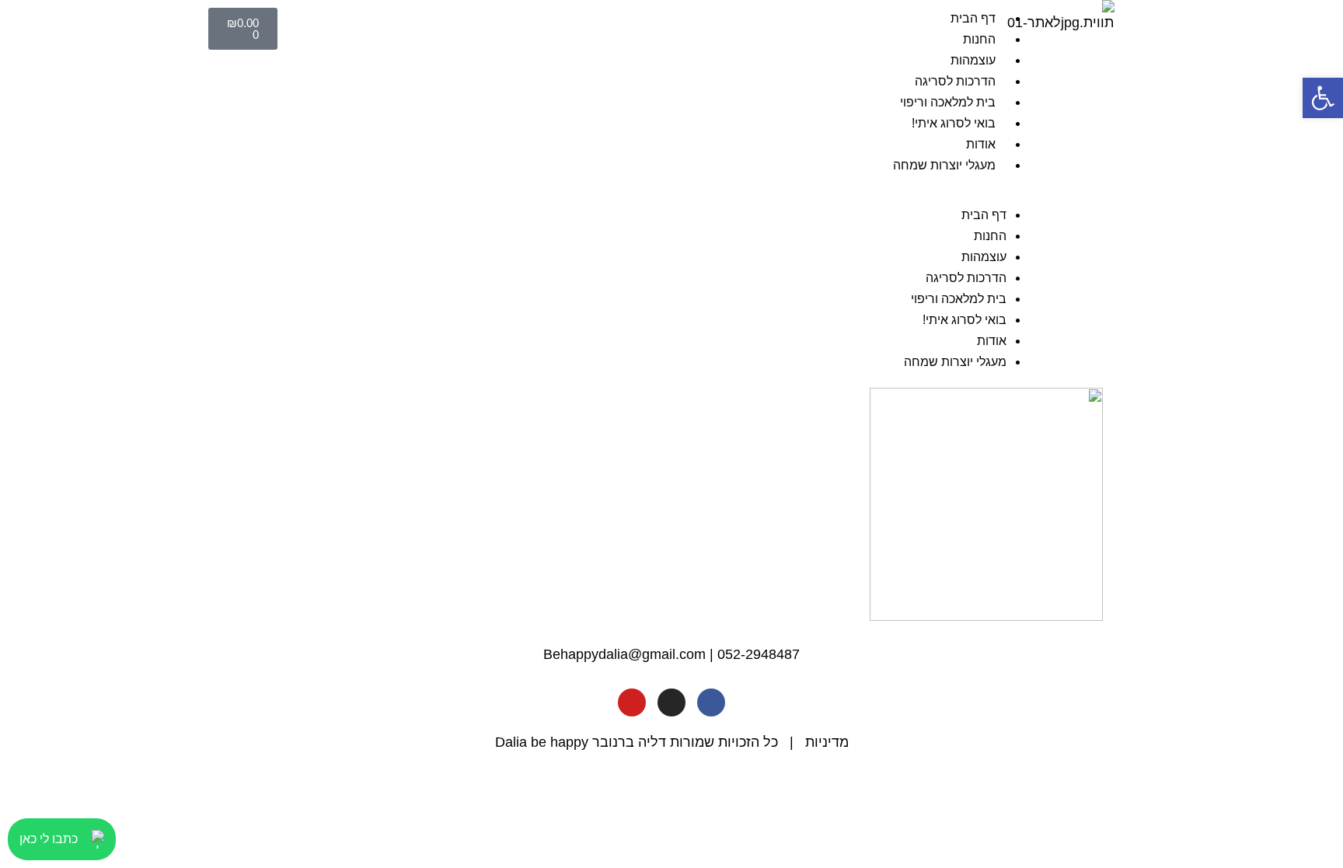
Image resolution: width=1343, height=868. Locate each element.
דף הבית (973, 18)
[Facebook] (711, 702)
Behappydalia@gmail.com (624, 654)
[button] (665, 193)
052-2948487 (758, 654)
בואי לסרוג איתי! (954, 123)
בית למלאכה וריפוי (948, 102)
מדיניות (827, 742)
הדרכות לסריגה (955, 81)
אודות (981, 144)
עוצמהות (973, 60)
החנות (979, 39)
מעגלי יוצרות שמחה (944, 165)
